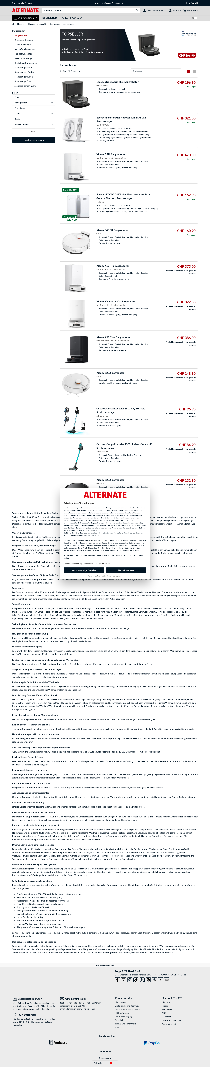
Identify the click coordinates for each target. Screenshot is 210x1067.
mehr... (34, 131)
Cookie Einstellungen (171, 1020)
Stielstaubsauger (22, 44)
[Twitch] (166, 979)
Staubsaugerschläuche (25, 85)
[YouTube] (160, 979)
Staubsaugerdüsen (23, 76)
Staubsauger (55, 24)
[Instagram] (123, 979)
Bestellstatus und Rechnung (127, 1006)
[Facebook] (117, 979)
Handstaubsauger (23, 53)
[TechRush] (154, 979)
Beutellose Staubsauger (26, 62)
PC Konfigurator (122, 1013)
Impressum (105, 1051)
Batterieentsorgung (123, 1016)
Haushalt (21, 24)
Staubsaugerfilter (22, 81)
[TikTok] (135, 979)
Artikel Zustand (22, 124)
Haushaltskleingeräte (37, 24)
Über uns (166, 1002)
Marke (17, 113)
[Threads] (129, 979)
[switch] (194, 18)
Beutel (17, 119)
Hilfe (186, 3)
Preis (17, 97)
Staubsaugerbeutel (23, 67)
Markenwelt (167, 1009)
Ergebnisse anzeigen (34, 140)
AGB (164, 1013)
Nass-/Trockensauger (24, 49)
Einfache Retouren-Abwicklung (109, 3)
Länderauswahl (105, 1058)
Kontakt (194, 3)
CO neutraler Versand (22, 2)
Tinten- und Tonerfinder (125, 1023)
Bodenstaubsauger (23, 40)
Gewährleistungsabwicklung (127, 1009)
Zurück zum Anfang (105, 965)
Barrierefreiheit (169, 1024)
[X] (142, 979)
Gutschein (119, 1020)
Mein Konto (120, 1002)
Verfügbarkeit (21, 102)
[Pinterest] (148, 979)
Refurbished (49, 17)
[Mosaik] (195, 71)
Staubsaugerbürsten (24, 72)
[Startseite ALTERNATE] (25, 10)
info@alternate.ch (68, 1009)
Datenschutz (167, 1016)
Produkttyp (20, 108)
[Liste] (188, 71)
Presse (165, 1006)
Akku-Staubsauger (23, 58)
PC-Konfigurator (72, 17)
